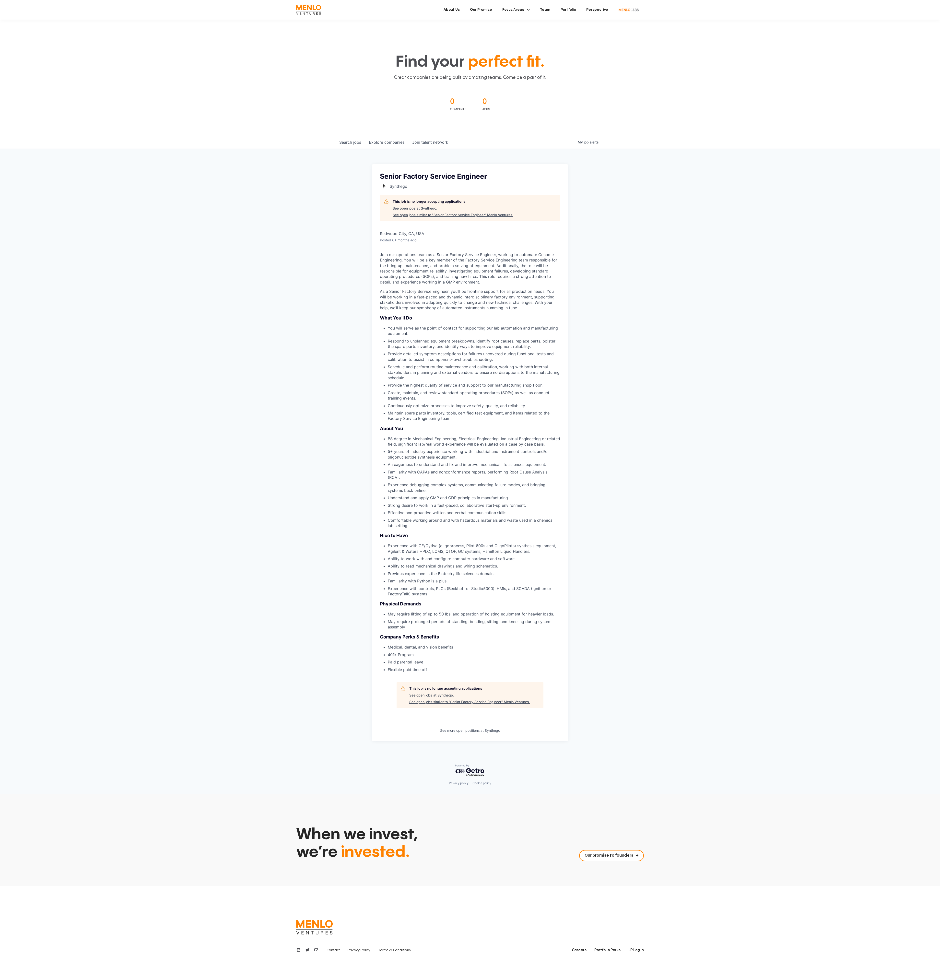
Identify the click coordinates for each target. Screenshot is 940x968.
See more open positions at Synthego (470, 730)
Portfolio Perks (607, 950)
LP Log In (636, 950)
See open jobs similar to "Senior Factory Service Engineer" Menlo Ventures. (453, 215)
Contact (333, 950)
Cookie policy (481, 783)
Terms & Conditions (394, 950)
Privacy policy (459, 783)
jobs (350, 142)
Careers (579, 950)
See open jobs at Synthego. (415, 208)
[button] (516, 9)
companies (386, 142)
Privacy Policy (359, 950)
